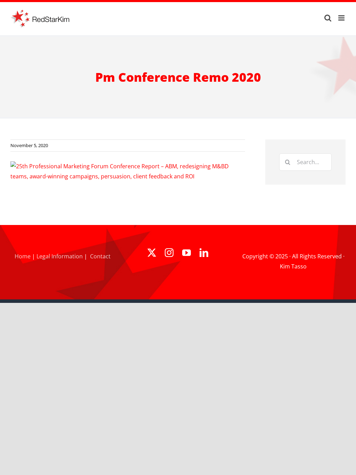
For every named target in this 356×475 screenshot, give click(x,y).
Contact (100, 256)
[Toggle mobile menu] (342, 18)
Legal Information (60, 256)
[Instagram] (169, 252)
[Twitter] (152, 252)
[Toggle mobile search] (327, 18)
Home (23, 256)
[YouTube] (186, 252)
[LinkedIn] (204, 252)
